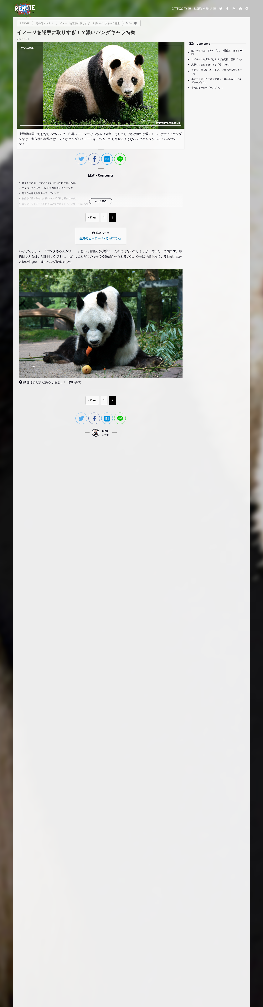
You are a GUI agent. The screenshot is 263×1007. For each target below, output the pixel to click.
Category (179, 9)
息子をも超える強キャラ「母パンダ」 (41, 193)
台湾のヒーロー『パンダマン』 (207, 87)
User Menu (203, 9)
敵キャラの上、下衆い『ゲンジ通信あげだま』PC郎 (49, 182)
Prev (93, 217)
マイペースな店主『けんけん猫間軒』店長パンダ (47, 188)
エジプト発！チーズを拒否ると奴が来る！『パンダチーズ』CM (55, 203)
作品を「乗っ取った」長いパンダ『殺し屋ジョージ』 (49, 198)
